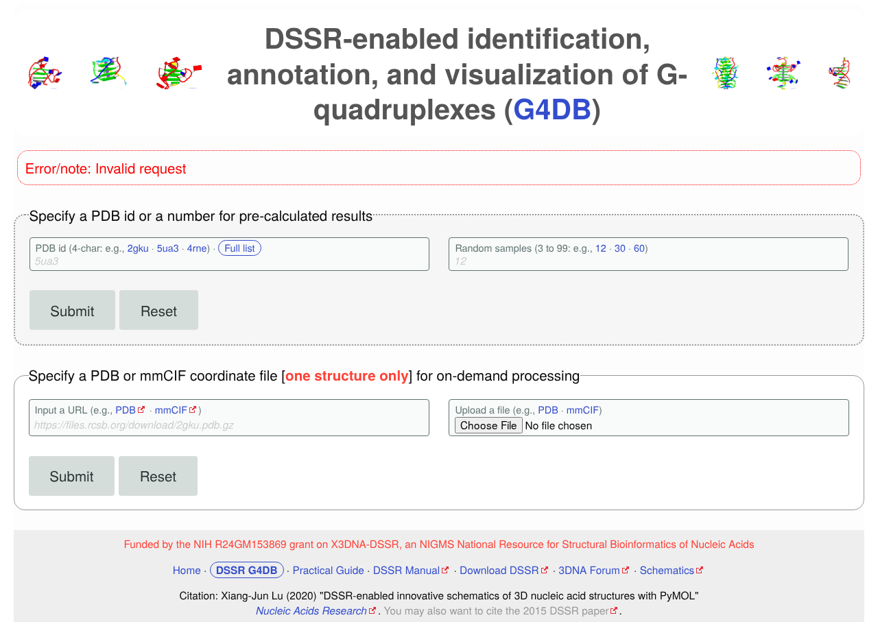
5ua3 (168, 248)
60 (639, 248)
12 (600, 248)
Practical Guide (328, 569)
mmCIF (171, 410)
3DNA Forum (588, 569)
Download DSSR (499, 569)
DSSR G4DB (247, 569)
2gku (138, 248)
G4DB (552, 108)
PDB (125, 410)
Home (187, 569)
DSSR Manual (406, 569)
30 (620, 248)
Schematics (667, 569)
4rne (197, 248)
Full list (239, 248)
